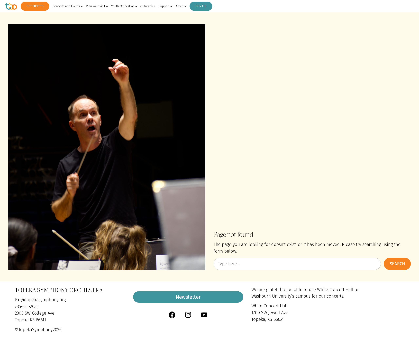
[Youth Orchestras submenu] (136, 6)
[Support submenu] (171, 6)
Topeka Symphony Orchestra (59, 290)
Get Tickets (35, 6)
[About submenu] (185, 6)
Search (397, 263)
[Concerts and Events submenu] (82, 6)
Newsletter (188, 297)
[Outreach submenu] (154, 6)
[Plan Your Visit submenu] (107, 6)
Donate (200, 6)
